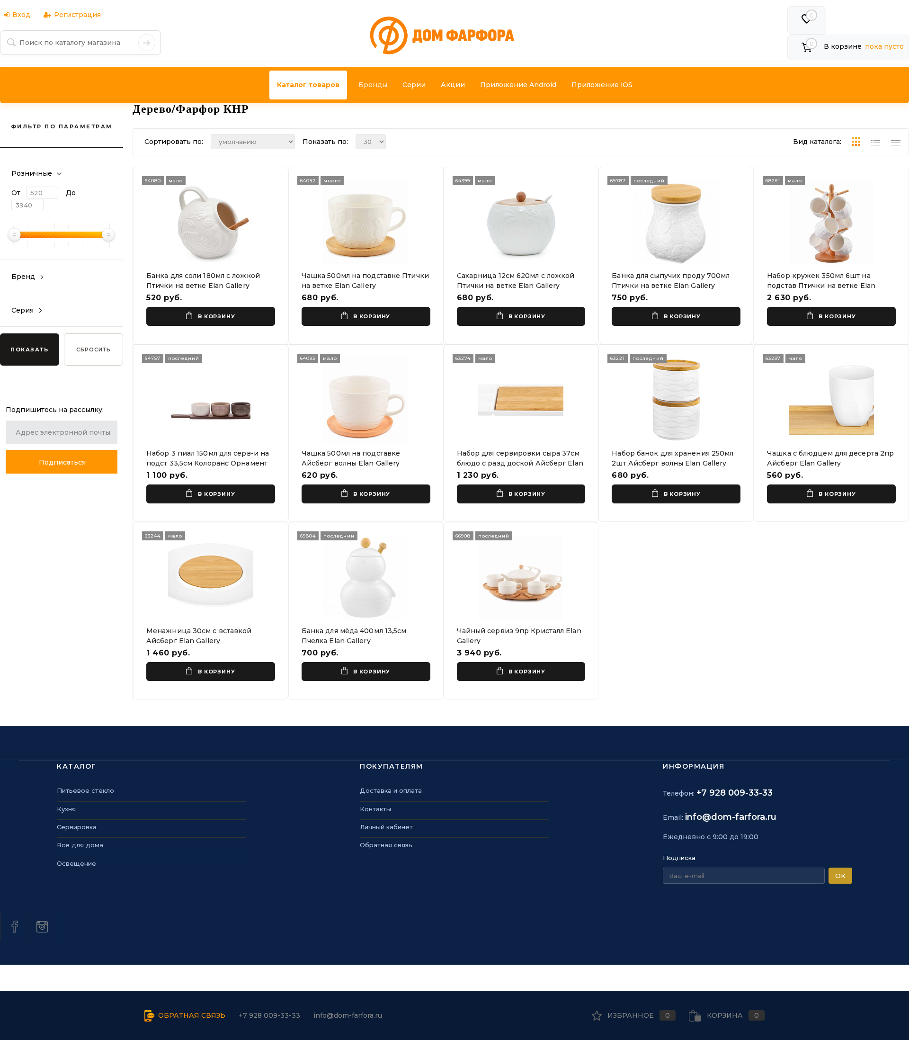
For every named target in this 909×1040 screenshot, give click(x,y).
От (15, 192)
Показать (29, 349)
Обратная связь (386, 845)
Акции (453, 85)
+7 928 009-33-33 (734, 793)
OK (840, 875)
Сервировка (77, 827)
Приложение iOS (602, 85)
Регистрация (77, 14)
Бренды (372, 85)
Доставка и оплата (391, 790)
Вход (21, 14)
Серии (414, 85)
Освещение (76, 863)
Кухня (66, 809)
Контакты (375, 809)
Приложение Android (518, 85)
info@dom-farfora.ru (730, 817)
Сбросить (93, 349)
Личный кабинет (386, 827)
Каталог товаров (308, 85)
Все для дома (80, 845)
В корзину (216, 316)
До (71, 192)
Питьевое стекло (85, 790)
